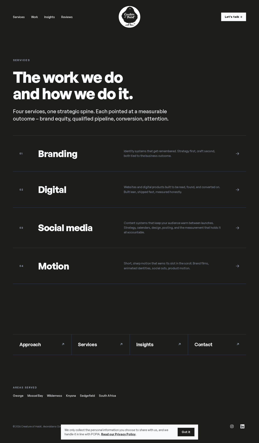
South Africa (107, 395)
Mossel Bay (35, 395)
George (18, 395)
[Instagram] (232, 426)
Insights (49, 17)
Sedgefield (87, 395)
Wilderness (54, 395)
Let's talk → (233, 16)
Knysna (71, 395)
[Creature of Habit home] (129, 17)
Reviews (67, 17)
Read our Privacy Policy (118, 434)
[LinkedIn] (242, 426)
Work (34, 17)
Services (19, 17)
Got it (186, 432)
